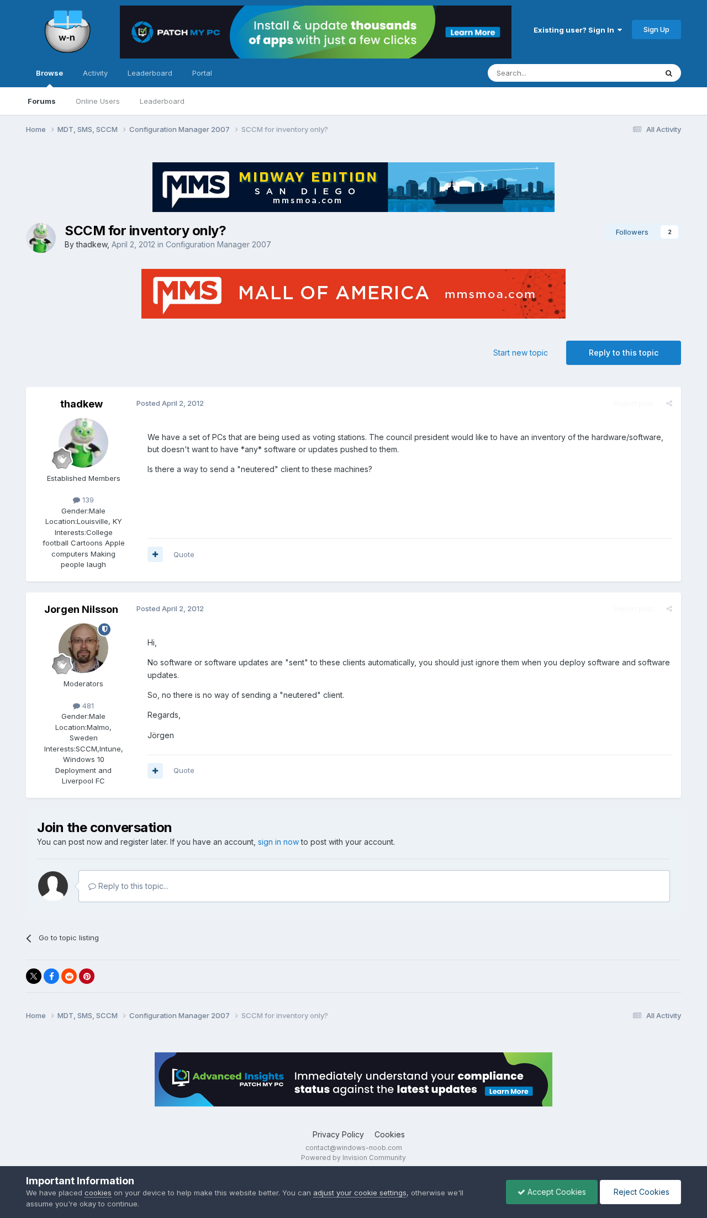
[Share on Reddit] (69, 976)
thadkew (91, 244)
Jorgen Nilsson (81, 609)
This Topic (624, 72)
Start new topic (520, 352)
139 (87, 499)
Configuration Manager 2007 (218, 244)
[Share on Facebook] (51, 976)
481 (87, 705)
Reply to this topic (623, 352)
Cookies (389, 1134)
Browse (49, 72)
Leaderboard (162, 101)
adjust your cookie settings (360, 1192)
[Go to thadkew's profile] (41, 238)
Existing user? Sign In (576, 29)
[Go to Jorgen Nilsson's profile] (83, 648)
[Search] (669, 73)
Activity (95, 72)
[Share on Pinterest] (86, 976)
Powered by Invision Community (353, 1157)
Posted (170, 403)
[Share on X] (33, 976)
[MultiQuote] (155, 554)
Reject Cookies (640, 1191)
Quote (183, 554)
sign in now (278, 841)
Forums (42, 101)
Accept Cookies (555, 1191)
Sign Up (656, 29)
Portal (202, 72)
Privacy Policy (338, 1134)
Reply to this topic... (132, 886)
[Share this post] (669, 403)
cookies (98, 1192)
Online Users (98, 101)
